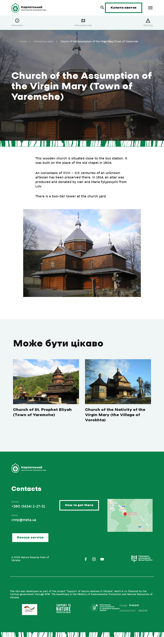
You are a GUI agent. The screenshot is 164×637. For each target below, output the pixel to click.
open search (102, 7)
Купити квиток (124, 7)
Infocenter (17, 25)
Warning (148, 25)
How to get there (79, 505)
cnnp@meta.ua (23, 520)
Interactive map (83, 25)
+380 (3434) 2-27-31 (28, 506)
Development (134, 610)
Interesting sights (44, 41)
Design (123, 605)
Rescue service (30, 537)
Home (23, 41)
